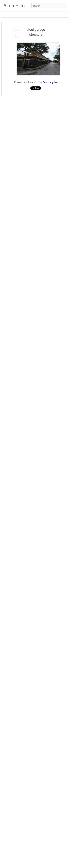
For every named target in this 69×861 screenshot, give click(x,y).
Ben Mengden (50, 82)
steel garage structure (36, 32)
